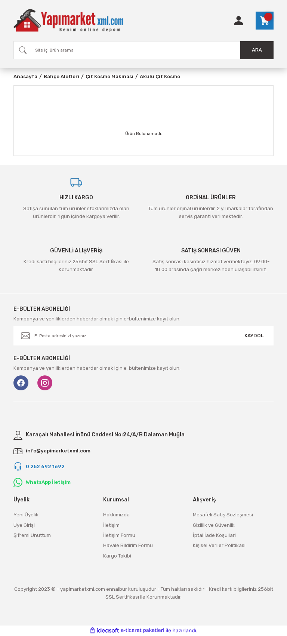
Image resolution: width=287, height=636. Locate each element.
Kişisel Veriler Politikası (219, 545)
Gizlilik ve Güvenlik (214, 525)
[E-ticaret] (142, 630)
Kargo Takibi (117, 556)
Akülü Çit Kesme (160, 76)
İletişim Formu (119, 535)
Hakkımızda (116, 514)
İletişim (111, 525)
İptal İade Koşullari (214, 535)
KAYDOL (254, 335)
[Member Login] (238, 20)
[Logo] (68, 20)
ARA (257, 50)
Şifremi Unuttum (32, 535)
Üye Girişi (24, 525)
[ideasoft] (104, 630)
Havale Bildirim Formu (128, 545)
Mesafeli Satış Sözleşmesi (223, 514)
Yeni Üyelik (25, 514)
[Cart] (265, 21)
